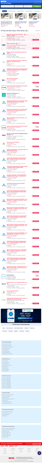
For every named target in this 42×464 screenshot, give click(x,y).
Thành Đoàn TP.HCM (24, 460)
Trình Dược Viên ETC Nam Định (12, 290)
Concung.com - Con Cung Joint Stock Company (15, 136)
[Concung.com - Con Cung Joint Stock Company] (4, 135)
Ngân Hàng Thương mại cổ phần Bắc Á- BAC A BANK (15, 300)
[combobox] (7, 6)
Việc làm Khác (4, 415)
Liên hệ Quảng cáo (11, 461)
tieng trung (32, 328)
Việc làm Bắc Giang (5, 369)
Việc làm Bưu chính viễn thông (7, 353)
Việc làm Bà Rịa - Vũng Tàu (7, 365)
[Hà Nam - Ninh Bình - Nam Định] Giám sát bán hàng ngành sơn (16, 53)
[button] (38, 1)
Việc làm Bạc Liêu (5, 366)
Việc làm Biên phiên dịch (6, 352)
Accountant (5, 331)
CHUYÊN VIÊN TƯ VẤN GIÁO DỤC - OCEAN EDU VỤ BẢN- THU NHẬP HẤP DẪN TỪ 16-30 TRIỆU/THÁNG (17, 101)
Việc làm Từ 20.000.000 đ (6, 384)
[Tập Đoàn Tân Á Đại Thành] (4, 54)
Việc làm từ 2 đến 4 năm (6, 432)
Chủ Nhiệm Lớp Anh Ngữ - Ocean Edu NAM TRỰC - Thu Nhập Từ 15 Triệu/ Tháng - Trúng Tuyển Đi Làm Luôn (17, 267)
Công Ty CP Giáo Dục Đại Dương (12, 71)
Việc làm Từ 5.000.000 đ (6, 379)
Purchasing (21, 331)
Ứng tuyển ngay (35, 39)
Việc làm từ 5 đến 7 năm (6, 434)
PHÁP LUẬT (5, 453)
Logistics (26, 328)
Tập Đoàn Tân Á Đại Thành (11, 54)
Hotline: (30, 461)
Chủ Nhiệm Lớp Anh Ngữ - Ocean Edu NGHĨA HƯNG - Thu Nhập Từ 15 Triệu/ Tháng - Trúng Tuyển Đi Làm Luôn (17, 175)
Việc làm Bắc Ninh (5, 370)
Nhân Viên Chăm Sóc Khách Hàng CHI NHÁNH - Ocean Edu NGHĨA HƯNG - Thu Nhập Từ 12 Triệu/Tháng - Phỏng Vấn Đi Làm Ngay (17, 233)
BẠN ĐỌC (37, 450)
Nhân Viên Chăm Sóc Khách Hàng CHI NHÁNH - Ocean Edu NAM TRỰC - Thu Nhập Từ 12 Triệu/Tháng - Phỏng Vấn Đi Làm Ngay (17, 208)
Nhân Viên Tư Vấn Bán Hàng (13, 93)
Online (4, 328)
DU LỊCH (13, 453)
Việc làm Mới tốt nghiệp (6, 396)
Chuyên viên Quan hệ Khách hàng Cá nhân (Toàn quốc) (17, 85)
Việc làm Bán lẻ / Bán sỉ (6, 348)
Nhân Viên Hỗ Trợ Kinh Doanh (12, 78)
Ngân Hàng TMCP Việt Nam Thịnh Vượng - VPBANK (15, 36)
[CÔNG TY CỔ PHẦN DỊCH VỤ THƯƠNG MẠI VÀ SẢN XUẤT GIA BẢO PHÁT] (4, 45)
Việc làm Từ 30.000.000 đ (6, 386)
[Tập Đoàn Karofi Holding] (4, 276)
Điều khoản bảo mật (18, 461)
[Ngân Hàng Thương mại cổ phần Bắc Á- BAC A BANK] (4, 300)
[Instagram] (38, 445)
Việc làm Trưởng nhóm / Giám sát (8, 398)
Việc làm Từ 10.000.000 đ (6, 382)
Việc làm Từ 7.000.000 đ (6, 380)
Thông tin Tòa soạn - (18, 460)
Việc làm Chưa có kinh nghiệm (7, 429)
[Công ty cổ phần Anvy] (4, 144)
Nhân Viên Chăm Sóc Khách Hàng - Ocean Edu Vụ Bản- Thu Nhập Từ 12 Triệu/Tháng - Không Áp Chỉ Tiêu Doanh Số (17, 110)
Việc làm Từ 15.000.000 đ (6, 383)
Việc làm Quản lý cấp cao (6, 401)
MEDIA (5, 448)
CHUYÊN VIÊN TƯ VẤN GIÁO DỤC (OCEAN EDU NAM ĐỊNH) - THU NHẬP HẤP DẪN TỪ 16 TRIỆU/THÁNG (16, 158)
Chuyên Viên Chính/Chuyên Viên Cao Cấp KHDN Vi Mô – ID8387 (15, 35)
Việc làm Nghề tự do (5, 414)
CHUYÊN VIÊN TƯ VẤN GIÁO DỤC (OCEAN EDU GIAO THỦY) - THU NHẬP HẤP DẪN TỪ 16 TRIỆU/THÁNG (16, 242)
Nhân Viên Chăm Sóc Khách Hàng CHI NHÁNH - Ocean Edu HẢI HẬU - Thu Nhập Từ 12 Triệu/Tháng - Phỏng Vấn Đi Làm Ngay (17, 200)
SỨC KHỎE (29, 451)
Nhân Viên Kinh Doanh (11, 43)
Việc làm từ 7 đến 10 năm (6, 435)
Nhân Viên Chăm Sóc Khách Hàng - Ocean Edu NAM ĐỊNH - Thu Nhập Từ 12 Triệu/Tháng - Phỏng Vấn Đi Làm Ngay (16, 250)
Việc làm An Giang (5, 363)
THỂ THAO (29, 448)
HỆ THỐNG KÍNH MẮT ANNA (11, 94)
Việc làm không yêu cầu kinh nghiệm (8, 428)
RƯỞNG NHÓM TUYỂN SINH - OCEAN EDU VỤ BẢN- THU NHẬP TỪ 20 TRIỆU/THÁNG (17, 150)
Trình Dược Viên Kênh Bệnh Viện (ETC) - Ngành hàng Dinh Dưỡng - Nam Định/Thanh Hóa (17, 61)
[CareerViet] (36, 444)
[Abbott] (4, 62)
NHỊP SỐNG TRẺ (21, 448)
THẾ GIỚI (5, 451)
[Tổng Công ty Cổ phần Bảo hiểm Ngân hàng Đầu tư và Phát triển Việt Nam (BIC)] (4, 284)
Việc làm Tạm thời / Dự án (6, 412)
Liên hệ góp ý (24, 461)
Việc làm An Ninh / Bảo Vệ (6, 343)
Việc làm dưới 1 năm (5, 431)
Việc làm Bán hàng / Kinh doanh (7, 346)
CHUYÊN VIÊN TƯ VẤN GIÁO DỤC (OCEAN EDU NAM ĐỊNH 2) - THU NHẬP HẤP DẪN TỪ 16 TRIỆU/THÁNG (16, 191)
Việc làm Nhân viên (5, 397)
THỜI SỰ (5, 450)
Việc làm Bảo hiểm (5, 349)
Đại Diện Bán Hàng (10, 275)
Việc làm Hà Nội (5, 360)
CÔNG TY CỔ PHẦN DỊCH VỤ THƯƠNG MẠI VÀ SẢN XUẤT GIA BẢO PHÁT (16, 45)
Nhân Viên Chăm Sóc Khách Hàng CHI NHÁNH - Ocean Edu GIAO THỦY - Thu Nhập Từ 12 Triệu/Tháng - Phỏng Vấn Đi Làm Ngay (17, 225)
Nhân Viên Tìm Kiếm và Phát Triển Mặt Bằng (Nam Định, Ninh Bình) (17, 134)
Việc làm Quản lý (5, 400)
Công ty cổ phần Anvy (10, 143)
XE (12, 451)
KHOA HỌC (29, 450)
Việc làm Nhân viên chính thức (7, 411)
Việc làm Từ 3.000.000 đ (6, 377)
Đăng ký (35, 3)
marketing (10, 331)
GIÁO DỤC (37, 448)
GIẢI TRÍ (21, 451)
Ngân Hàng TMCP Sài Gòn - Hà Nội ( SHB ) (13, 87)
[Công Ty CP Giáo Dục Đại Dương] (4, 70)
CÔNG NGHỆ (13, 450)
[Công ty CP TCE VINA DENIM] (4, 80)
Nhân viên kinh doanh (18, 328)
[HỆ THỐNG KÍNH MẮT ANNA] (4, 95)
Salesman (16, 331)
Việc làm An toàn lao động (6, 345)
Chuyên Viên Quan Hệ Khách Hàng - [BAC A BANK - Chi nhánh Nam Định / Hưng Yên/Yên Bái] (17, 299)
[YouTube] (40, 445)
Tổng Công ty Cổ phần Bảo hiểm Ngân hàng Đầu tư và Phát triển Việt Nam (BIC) (16, 284)
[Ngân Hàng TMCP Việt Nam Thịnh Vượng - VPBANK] (4, 36)
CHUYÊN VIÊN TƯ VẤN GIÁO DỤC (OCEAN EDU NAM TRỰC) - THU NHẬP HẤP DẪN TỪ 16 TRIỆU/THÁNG (16, 259)
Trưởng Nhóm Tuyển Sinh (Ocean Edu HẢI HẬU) (16, 183)
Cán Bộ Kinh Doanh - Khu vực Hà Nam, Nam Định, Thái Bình (17, 283)
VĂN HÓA (21, 450)
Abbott (8, 62)
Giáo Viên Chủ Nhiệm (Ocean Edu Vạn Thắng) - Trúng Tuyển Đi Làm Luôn (17, 118)
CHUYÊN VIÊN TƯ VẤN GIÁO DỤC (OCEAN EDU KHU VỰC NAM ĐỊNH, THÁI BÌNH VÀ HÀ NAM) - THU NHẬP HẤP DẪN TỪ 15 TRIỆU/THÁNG (17, 69)
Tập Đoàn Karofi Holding (11, 276)
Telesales (27, 331)
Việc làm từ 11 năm (5, 436)
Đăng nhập (39, 3)
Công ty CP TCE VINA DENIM (11, 79)
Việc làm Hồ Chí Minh (5, 362)
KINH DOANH (13, 448)
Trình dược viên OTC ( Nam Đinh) (13, 142)
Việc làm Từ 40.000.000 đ (6, 387)
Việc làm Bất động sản (6, 351)
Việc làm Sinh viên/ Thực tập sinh (8, 394)
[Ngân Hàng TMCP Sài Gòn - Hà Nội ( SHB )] (4, 87)
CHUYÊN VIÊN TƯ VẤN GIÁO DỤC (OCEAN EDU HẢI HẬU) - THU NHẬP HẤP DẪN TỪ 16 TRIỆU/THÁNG (17, 167)
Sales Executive (10, 328)
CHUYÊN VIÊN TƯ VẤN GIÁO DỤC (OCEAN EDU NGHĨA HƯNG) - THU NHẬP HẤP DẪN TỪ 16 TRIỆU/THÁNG (17, 216)
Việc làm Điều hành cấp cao (7, 403)
